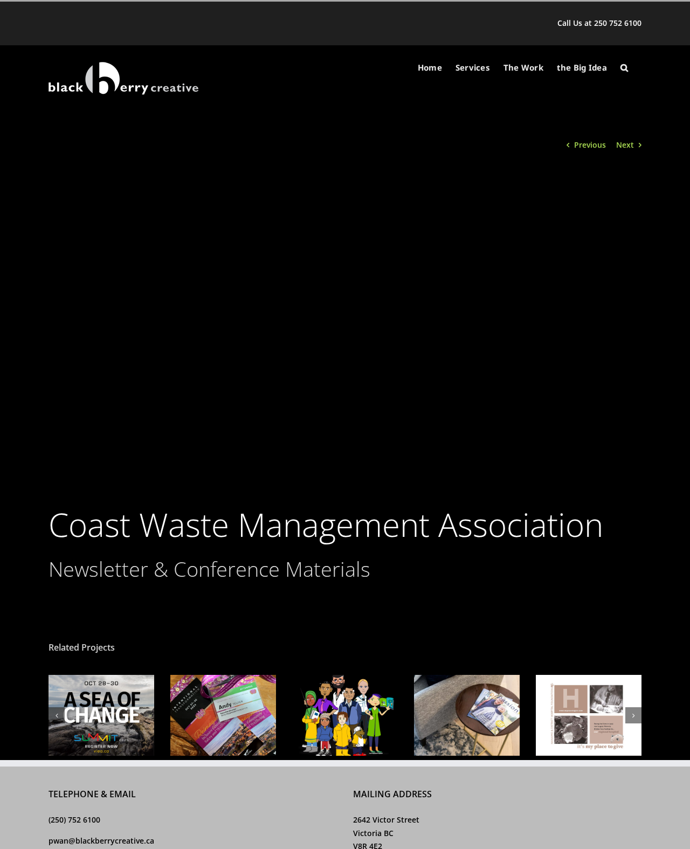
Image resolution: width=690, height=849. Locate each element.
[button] (624, 67)
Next (625, 145)
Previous (590, 145)
